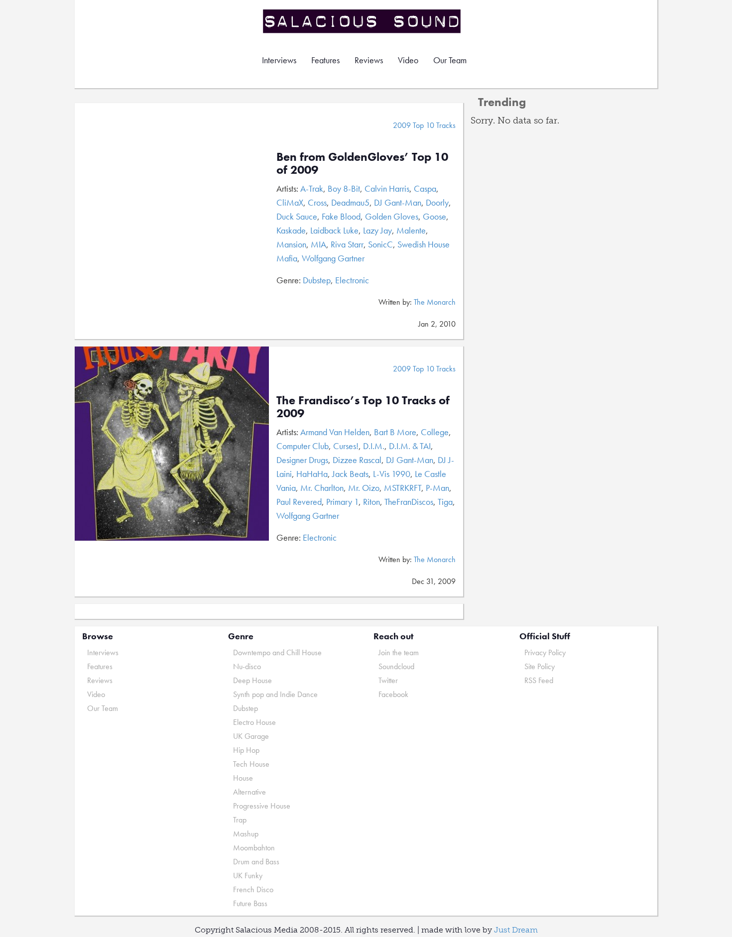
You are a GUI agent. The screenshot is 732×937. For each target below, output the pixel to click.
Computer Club (302, 446)
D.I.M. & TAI (410, 446)
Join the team (398, 652)
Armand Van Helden (334, 432)
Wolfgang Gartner (333, 258)
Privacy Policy (545, 652)
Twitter (388, 680)
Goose (434, 216)
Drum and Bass (256, 861)
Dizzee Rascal (357, 460)
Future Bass (250, 903)
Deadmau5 (350, 202)
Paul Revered (299, 501)
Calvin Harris (387, 188)
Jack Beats (350, 473)
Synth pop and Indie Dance (275, 694)
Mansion (291, 244)
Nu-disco (247, 666)
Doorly (437, 202)
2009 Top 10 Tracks (424, 125)
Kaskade (291, 230)
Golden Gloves (391, 216)
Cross (317, 202)
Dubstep (317, 280)
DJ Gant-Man (397, 202)
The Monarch (435, 302)
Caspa (425, 188)
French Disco (253, 889)
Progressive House (261, 806)
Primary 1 (342, 501)
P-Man (437, 487)
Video (408, 60)
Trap (239, 820)
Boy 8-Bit (344, 188)
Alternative (249, 792)
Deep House (252, 680)
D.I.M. (373, 446)
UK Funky (247, 875)
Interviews (279, 60)
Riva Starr (347, 244)
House (243, 778)
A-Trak (311, 188)
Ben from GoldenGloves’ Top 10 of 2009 (362, 163)
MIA (318, 244)
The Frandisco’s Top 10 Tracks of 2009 (363, 406)
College (435, 432)
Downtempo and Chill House (277, 652)
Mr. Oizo (363, 487)
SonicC (380, 244)
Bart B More (395, 432)
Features (325, 60)
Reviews (369, 60)
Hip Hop (246, 750)
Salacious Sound (362, 21)
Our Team (450, 60)
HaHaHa (312, 473)
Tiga (445, 501)
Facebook (393, 694)
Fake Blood (341, 216)
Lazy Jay (377, 230)
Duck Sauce (296, 216)
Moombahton (254, 847)
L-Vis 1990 (391, 473)
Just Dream (516, 930)
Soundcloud (396, 666)
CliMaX (289, 202)
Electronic (352, 280)
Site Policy (539, 666)
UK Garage (251, 736)
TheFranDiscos (408, 501)
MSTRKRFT (402, 487)
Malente (411, 230)
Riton (371, 501)
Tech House (251, 764)
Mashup (245, 833)
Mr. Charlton (322, 487)
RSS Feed (538, 680)
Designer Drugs (302, 460)
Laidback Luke (334, 230)
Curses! (346, 446)
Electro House (254, 722)
